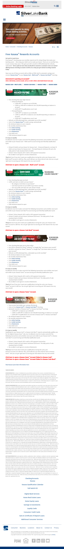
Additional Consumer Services (32, 519)
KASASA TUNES (42, 84)
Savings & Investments (32, 505)
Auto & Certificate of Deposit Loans (31, 516)
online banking (15, 128)
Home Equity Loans (32, 501)
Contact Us (48, 528)
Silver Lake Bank (32, 13)
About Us (39, 528)
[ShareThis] (57, 47)
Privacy (56, 528)
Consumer (13, 46)
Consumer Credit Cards (32, 512)
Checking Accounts (22, 46)
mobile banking (15, 129)
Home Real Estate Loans (32, 497)
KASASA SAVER (53, 84)
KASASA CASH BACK (29, 84)
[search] (55, 6)
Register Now (35, 6)
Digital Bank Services (32, 494)
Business (23, 528)
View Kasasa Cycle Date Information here (17, 364)
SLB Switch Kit (33, 488)
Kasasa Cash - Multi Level (31, 75)
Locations (31, 528)
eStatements (15, 131)
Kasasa (31, 46)
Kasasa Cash (20, 307)
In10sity (53, 534)
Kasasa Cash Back (46, 75)
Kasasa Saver (15, 75)
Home (7, 46)
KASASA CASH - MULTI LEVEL (14, 84)
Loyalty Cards (32, 508)
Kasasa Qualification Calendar (32, 485)
